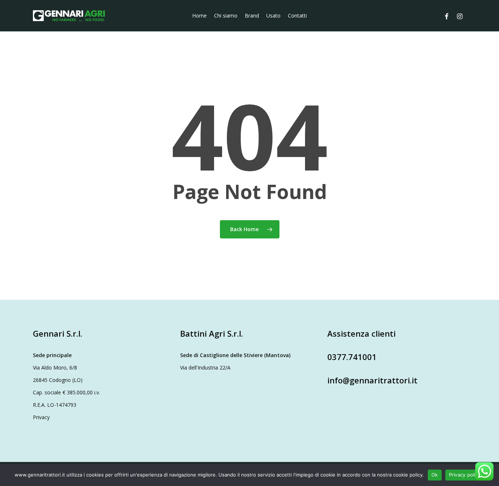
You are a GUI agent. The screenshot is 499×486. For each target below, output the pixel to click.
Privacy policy (465, 475)
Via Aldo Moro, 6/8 (55, 367)
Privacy (41, 417)
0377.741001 (352, 356)
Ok (434, 475)
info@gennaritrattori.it (372, 380)
